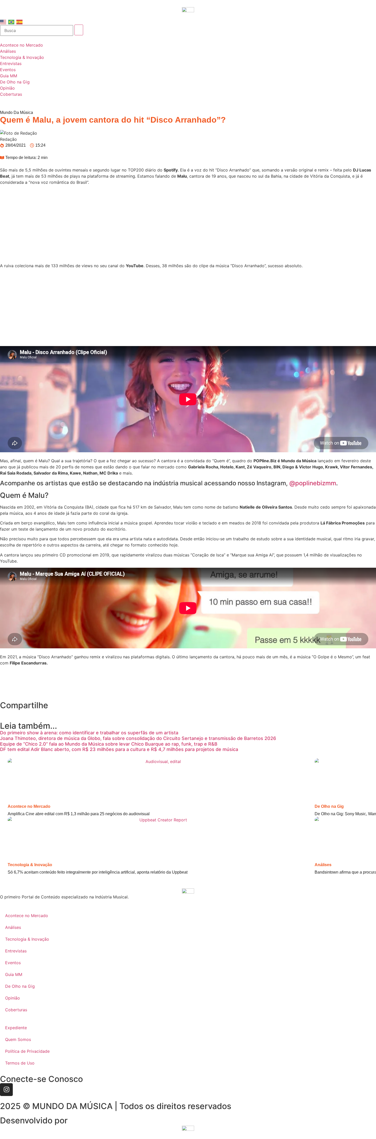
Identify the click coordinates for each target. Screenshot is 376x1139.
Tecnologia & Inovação (30, 865)
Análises (323, 865)
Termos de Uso (20, 1063)
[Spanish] (19, 21)
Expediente (16, 1027)
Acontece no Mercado (29, 806)
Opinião (12, 998)
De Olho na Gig (329, 806)
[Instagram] (6, 1089)
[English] (3, 21)
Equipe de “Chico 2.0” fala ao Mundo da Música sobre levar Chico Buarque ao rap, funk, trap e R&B (108, 744)
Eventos (13, 962)
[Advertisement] (188, 225)
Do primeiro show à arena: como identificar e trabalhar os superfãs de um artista (89, 732)
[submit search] (78, 30)
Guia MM (13, 974)
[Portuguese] (11, 21)
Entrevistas (16, 950)
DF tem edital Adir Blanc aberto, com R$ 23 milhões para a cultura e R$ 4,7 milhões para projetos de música (119, 749)
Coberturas (16, 1009)
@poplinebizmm (312, 483)
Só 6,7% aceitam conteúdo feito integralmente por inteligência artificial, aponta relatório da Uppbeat (97, 872)
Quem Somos (18, 1039)
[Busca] (36, 30)
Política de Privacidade (27, 1051)
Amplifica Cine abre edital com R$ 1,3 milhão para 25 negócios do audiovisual (79, 814)
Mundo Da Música (16, 112)
